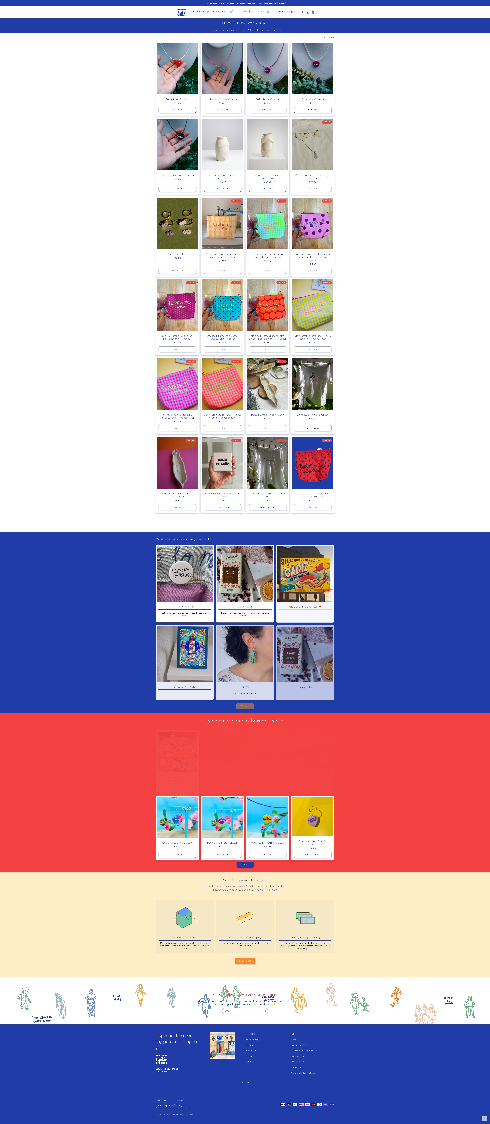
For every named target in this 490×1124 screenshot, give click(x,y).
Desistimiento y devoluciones (304, 1051)
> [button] (222, 11)
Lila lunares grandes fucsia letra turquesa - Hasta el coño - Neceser (313, 257)
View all (245, 705)
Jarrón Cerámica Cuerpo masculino (222, 176)
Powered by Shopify (187, 1114)
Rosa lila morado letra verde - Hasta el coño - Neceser (177, 337)
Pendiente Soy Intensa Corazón (312, 774)
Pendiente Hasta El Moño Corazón (312, 842)
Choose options (177, 271)
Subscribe (250, 1045)
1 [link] (238, 522)
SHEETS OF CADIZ (184, 686)
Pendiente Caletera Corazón (177, 842)
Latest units (305, 686)
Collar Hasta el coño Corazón (177, 175)
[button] (302, 12)
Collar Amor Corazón (177, 99)
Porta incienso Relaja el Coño (267, 414)
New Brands (251, 1051)
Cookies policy (298, 1067)
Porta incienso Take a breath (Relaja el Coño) (177, 495)
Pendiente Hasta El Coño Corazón (222, 776)
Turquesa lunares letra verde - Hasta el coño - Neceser (222, 337)
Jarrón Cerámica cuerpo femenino (267, 176)
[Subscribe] (265, 1011)
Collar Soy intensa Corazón (222, 99)
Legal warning (297, 1056)
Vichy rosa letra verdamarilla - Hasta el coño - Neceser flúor (177, 416)
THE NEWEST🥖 (184, 606)
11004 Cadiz (162, 1071)
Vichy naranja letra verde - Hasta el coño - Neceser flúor (222, 416)
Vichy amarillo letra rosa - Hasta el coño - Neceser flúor (313, 337)
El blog (249, 1062)
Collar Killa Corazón (313, 99)
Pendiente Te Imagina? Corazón (267, 842)
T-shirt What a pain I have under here (267, 495)
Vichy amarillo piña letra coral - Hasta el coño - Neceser (222, 255)
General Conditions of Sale (303, 1073)
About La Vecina (253, 1040)
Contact (249, 1056)
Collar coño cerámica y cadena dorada (312, 176)
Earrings (245, 686)
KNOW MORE (245, 961)
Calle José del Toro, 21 (167, 1069)
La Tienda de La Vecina (170, 1114)
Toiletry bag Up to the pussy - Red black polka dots (313, 495)
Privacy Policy (297, 1062)
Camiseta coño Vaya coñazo (313, 414)
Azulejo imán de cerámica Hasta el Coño (222, 495)
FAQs (293, 1040)
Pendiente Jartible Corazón (222, 842)
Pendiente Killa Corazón (267, 774)
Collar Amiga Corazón (267, 99)
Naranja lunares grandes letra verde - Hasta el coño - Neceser (267, 337)
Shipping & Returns (299, 1045)
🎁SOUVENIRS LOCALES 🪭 (305, 606)
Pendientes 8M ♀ (177, 254)
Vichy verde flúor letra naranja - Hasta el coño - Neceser (267, 255)
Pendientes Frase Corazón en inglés (177, 776)
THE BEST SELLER (245, 606)
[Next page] (252, 522)
